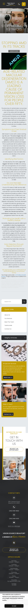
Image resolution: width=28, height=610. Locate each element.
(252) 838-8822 (14, 511)
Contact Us (8, 329)
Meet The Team (9, 322)
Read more (7, 377)
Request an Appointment (14, 449)
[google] (14, 542)
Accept (14, 606)
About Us (7, 315)
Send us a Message (14, 526)
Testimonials (8, 325)
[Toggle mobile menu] (3, 3)
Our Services (8, 318)
